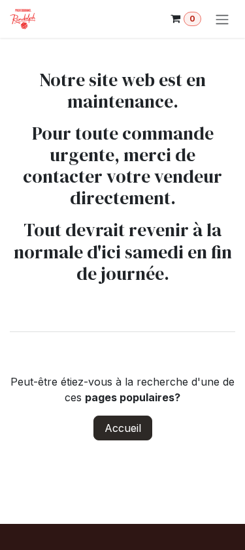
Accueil (123, 428)
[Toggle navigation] (222, 19)
